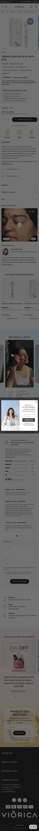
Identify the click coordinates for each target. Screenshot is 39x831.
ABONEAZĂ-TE (29, 420)
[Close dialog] (36, 402)
